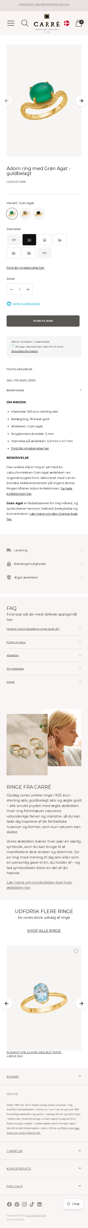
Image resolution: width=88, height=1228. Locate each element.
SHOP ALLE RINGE (44, 930)
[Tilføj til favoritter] (75, 951)
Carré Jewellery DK (36, 1215)
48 (14, 240)
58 (29, 253)
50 (29, 240)
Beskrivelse (15, 390)
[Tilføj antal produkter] (28, 289)
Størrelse (14, 229)
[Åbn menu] (10, 23)
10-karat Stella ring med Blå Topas (34, 1052)
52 (44, 240)
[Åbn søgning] (24, 23)
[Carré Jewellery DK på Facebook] (9, 1205)
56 (13, 253)
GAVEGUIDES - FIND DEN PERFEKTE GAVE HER (44, 4)
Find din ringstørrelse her (25, 267)
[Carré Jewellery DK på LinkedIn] (39, 1205)
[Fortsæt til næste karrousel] (81, 100)
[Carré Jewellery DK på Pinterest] (17, 1205)
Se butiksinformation (24, 351)
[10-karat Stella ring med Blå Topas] (44, 998)
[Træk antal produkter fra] (11, 289)
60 (44, 253)
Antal (10, 278)
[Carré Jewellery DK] (47, 23)
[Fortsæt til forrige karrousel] (6, 100)
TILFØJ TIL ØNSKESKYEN (26, 303)
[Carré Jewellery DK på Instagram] (24, 1205)
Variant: (20, 203)
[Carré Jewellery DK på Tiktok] (32, 1205)
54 (59, 240)
